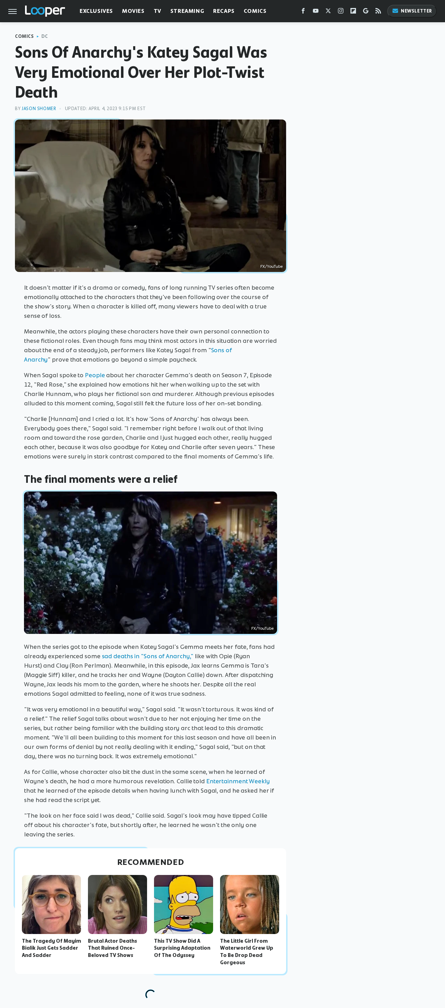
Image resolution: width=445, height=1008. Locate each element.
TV (157, 11)
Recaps (224, 11)
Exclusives (96, 11)
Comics (255, 11)
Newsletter (416, 11)
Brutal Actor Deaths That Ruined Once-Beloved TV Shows (112, 948)
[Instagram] (340, 12)
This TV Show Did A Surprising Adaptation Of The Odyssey (182, 948)
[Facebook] (303, 12)
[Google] (365, 12)
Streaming (187, 11)
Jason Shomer (39, 108)
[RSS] (378, 12)
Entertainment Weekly (238, 781)
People (95, 375)
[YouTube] (315, 12)
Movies (133, 11)
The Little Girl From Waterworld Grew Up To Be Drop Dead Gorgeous (246, 951)
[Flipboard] (353, 12)
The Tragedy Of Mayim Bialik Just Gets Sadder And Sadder (51, 948)
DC (44, 36)
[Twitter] (328, 12)
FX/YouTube (271, 266)
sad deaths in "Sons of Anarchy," (148, 656)
